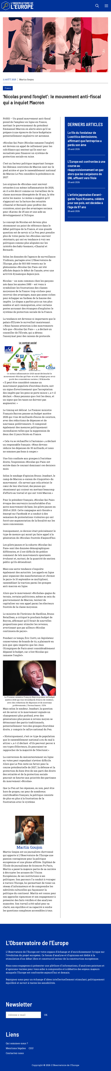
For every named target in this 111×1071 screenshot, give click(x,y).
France (8, 88)
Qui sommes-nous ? (17, 1043)
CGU (31, 1048)
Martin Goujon (26, 79)
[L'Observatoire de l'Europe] (17, 6)
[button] (97, 6)
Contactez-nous (15, 1053)
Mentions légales (16, 1048)
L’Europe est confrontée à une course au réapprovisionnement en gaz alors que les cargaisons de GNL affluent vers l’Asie (86, 170)
